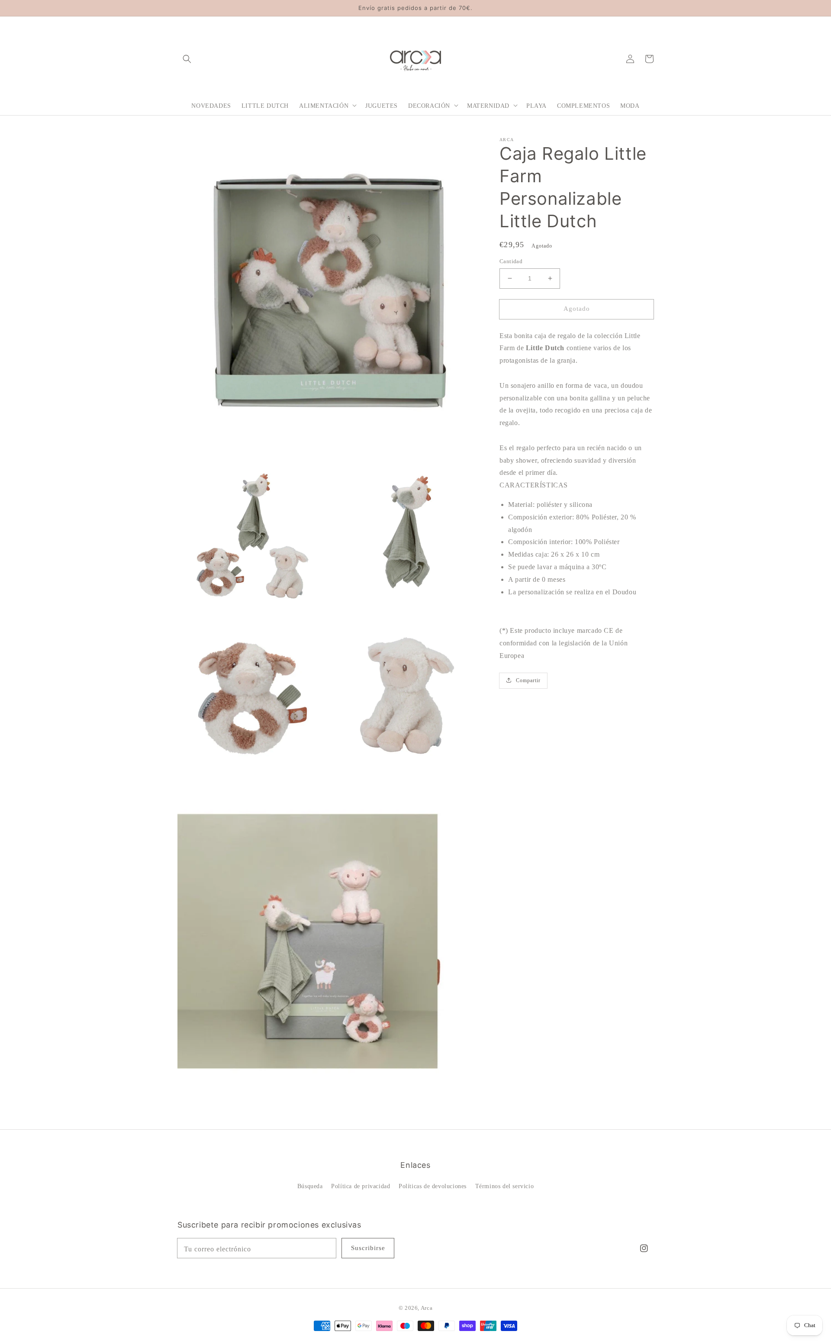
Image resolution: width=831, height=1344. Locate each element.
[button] (186, 58)
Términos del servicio (504, 1186)
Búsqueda (310, 1186)
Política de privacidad (360, 1186)
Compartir (528, 680)
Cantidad (510, 261)
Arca (426, 1308)
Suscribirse (368, 1247)
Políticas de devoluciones (433, 1186)
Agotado (577, 308)
